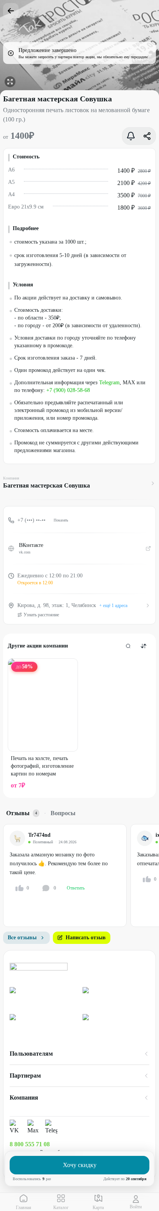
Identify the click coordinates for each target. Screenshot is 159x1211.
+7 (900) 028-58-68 (68, 390)
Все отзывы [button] (22, 937)
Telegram (109, 382)
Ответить (76, 888)
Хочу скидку (79, 1165)
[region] (81, 875)
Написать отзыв (86, 937)
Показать (61, 520)
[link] (43, 997)
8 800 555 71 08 (30, 1144)
